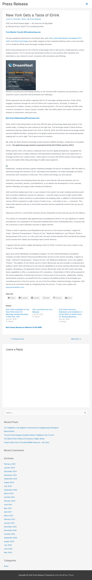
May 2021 (8, 508)
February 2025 (9, 464)
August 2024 (9, 482)
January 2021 (9, 523)
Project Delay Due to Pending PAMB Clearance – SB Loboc (26, 442)
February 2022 (9, 501)
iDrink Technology (21, 41)
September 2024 (10, 479)
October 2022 (9, 497)
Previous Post (17, 339)
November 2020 (10, 530)
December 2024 (10, 471)
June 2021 (8, 505)
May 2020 (8, 552)
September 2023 (10, 490)
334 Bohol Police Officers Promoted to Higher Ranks (24, 439)
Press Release (15, 4)
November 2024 (10, 475)
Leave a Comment (13, 19)
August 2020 (9, 541)
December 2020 (10, 527)
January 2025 (9, 468)
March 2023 (9, 493)
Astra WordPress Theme (64, 575)
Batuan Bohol (9, 431)
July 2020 (8, 545)
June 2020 (8, 549)
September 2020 (10, 538)
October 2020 (9, 534)
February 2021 (9, 519)
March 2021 (8, 516)
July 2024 (8, 486)
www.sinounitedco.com (15, 287)
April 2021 (8, 512)
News (24, 19)
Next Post (76, 339)
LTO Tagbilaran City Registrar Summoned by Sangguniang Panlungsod (31, 428)
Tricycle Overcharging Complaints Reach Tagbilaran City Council (29, 435)
